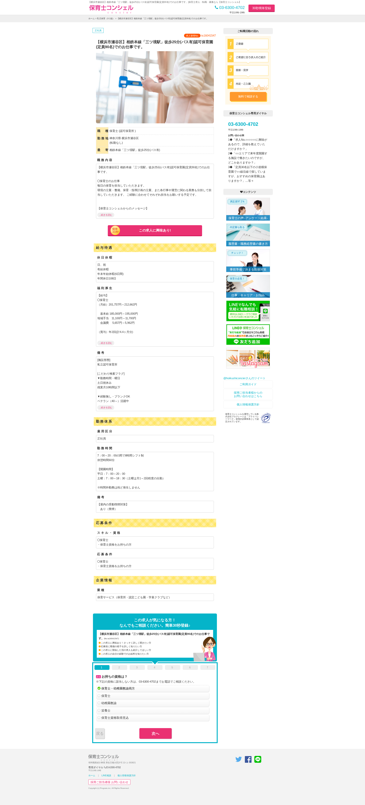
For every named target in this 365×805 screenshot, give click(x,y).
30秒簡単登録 (261, 8)
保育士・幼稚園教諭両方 (118, 688)
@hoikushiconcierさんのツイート (244, 378)
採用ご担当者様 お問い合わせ (109, 782)
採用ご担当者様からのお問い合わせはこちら (248, 394)
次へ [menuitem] (155, 733)
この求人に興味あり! (155, 230)
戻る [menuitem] (100, 733)
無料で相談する (248, 96)
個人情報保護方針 (248, 404)
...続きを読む (105, 215)
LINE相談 (106, 775)
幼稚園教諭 (109, 703)
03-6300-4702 (231, 7)
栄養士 (105, 710)
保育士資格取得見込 (115, 717)
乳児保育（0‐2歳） (106, 18)
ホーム (91, 18)
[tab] (102, 668)
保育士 (105, 695)
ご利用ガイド (248, 384)
